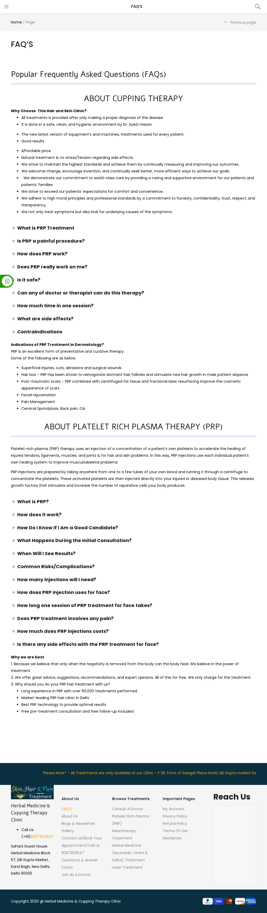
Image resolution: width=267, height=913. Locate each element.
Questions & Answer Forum (80, 863)
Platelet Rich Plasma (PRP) (130, 820)
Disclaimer (172, 838)
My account (174, 809)
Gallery (68, 830)
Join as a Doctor (76, 874)
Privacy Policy (175, 816)
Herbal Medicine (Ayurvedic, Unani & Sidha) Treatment (130, 853)
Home (16, 22)
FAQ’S (67, 809)
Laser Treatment (127, 867)
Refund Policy (175, 823)
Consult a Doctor (127, 809)
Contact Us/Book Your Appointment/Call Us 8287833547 (82, 845)
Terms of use (175, 830)
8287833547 (42, 836)
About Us (70, 816)
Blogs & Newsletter (78, 823)
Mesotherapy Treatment (124, 834)
